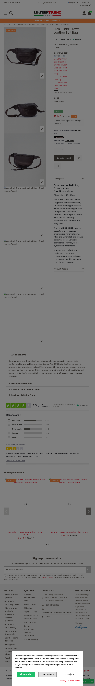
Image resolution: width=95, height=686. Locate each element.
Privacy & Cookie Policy (70, 680)
